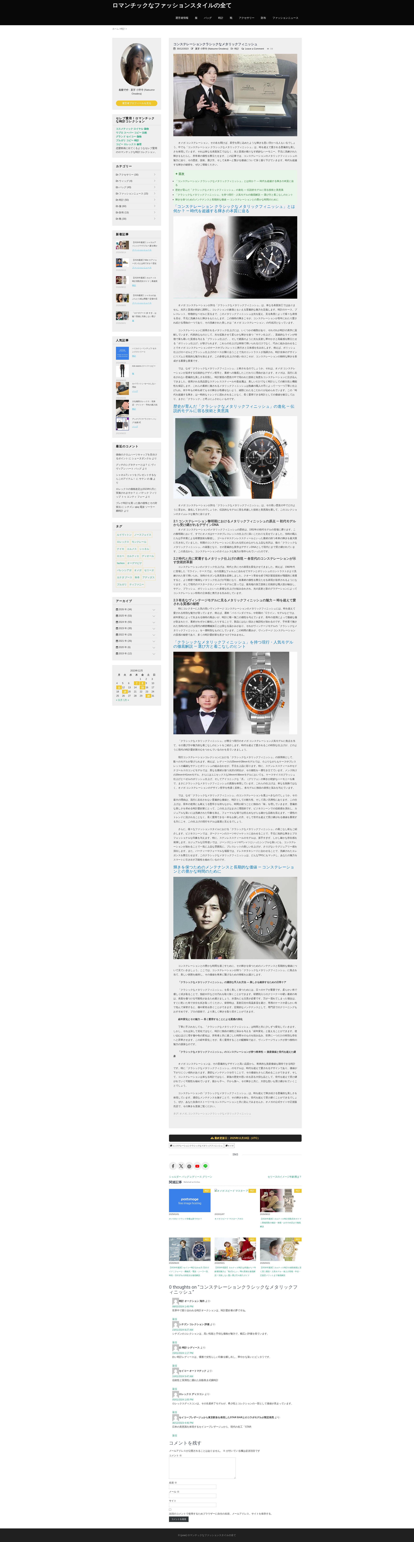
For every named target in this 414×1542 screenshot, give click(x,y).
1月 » (126, 700)
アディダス (148, 577)
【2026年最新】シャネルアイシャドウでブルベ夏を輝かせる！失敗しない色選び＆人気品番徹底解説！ (144, 247)
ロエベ (120, 556)
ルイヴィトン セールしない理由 (144, 385)
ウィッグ (125, 181)
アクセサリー (246, 17)
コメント (175, 1455)
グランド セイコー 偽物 (129, 136)
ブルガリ (122, 584)
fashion (121, 563)
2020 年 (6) (124, 647)
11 (119, 687)
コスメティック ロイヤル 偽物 (132, 128)
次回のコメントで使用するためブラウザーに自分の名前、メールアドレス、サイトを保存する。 (221, 1513)
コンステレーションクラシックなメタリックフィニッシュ (219, 1113)
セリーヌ (149, 570)
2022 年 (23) (125, 634)
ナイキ (120, 549)
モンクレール (139, 541)
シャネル (144, 549)
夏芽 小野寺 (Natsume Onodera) (211, 48)
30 (148, 695)
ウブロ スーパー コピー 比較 (131, 132)
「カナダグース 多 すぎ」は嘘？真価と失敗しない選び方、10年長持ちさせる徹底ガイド (144, 318)
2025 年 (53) (125, 615)
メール (174, 1491)
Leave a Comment (254, 48)
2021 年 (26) (125, 640)
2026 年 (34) (125, 609)
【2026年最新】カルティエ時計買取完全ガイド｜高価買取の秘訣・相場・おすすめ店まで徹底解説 (280, 1223)
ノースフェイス (142, 534)
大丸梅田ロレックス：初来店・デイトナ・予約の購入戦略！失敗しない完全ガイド (144, 404)
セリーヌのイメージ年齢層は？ (285, 1176)
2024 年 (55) (125, 622)
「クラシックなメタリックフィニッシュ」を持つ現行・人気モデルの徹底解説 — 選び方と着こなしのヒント (234, 194)
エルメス (132, 549)
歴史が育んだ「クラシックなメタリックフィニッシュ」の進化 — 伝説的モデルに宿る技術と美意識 (229, 189)
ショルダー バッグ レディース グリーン (190, 1176)
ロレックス (123, 541)
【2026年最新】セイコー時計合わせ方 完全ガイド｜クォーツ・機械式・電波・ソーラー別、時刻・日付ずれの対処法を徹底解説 (189, 1271)
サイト (172, 1500)
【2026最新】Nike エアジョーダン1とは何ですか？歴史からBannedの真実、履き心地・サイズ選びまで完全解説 (144, 265)
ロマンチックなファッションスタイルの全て (172, 5)
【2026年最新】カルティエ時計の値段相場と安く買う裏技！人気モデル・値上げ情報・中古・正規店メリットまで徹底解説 (280, 1271)
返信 (174, 1319)
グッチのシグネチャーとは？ (131, 464)
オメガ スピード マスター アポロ (229, 1219)
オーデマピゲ (134, 563)
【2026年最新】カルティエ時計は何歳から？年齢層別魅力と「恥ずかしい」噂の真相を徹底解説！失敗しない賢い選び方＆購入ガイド (235, 1271)
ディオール (148, 556)
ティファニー (136, 584)
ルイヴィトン (124, 534)
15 (142, 687)
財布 (263, 17)
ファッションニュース (285, 17)
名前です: (124, 89)
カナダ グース (124, 577)
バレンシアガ (124, 570)
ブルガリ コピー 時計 (127, 140)
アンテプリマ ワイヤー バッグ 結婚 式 (144, 421)
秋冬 (137, 577)
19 (125, 691)
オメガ (183, 1113)
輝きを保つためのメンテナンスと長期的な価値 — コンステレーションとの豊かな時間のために (226, 199)
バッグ (208, 17)
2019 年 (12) (125, 653)
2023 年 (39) (125, 628)
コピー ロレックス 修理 (129, 144)
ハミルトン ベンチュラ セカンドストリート (144, 350)
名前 (173, 1482)
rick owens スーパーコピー (144, 366)
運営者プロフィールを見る (136, 103)
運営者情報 (181, 17)
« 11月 (119, 700)
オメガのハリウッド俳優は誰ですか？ (185, 1219)
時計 (220, 17)
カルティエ (133, 556)
